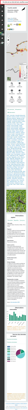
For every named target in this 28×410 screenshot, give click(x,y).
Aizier (8, 115)
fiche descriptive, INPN (15, 302)
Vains (8, 181)
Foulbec (13, 131)
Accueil (7, 403)
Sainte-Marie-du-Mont (16, 164)
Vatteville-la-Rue (13, 181)
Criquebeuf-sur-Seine (11, 124)
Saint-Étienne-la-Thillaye (12, 167)
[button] (8, 40)
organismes (18, 109)
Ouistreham (18, 152)
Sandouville (14, 178)
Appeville (9, 116)
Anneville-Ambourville (20, 115)
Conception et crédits (19, 403)
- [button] (8, 42)
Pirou (12, 154)
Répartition (16, 220)
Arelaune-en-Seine (15, 116)
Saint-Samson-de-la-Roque (19, 174)
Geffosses (18, 132)
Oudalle (13, 152)
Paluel (23, 152)
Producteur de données (12, 342)
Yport (14, 184)
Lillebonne (18, 145)
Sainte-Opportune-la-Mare (18, 165)
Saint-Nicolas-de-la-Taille (17, 171)
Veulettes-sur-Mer (19, 182)
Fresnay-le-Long (19, 131)
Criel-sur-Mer (19, 122)
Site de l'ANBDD (12, 403)
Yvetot (18, 184)
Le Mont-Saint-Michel (20, 144)
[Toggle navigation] (3, 5)
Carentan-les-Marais (16, 121)
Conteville (9, 122)
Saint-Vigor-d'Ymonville (17, 177)
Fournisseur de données (12, 339)
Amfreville (12, 115)
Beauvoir (14, 118)
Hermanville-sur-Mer (11, 138)
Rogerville (12, 158)
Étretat (13, 129)
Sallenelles (9, 178)
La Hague (18, 141)
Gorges (8, 135)
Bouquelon (15, 119)
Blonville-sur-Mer (20, 118)
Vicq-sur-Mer (10, 184)
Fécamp (17, 129)
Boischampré (9, 119)
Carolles (23, 121)
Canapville (9, 121)
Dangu (18, 124)
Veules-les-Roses (10, 182)
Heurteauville (19, 138)
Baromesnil (9, 118)
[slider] (24, 78)
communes (10, 109)
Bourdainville (21, 119)
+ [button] (8, 38)
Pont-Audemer (17, 154)
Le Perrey (9, 145)
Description (10, 220)
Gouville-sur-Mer (14, 135)
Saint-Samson (10, 174)
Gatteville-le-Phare (11, 132)
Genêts (13, 134)
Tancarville (21, 180)
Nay (14, 151)
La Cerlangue (14, 139)
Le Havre (13, 144)
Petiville (8, 154)
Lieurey (13, 145)
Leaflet (18, 80)
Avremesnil (22, 116)
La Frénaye (13, 141)
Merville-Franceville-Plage (16, 148)
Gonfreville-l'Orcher (19, 134)
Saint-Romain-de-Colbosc (19, 172)
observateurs (11, 112)
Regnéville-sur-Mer (16, 157)
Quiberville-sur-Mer (14, 155)
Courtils (13, 122)
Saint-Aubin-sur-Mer (15, 161)
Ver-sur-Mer (20, 181)
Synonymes (22, 220)
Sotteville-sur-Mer (15, 180)
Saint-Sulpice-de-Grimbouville (13, 175)
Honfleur (9, 139)
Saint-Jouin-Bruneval (15, 168)
